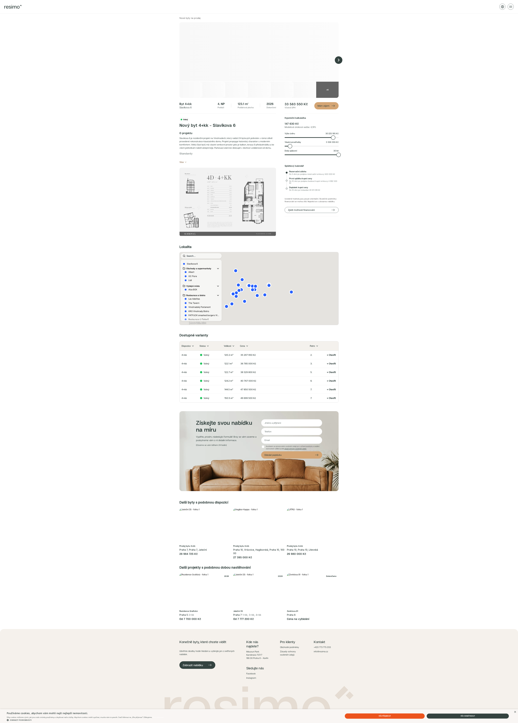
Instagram (251, 678)
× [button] (515, 712)
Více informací (158, 717)
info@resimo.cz (321, 651)
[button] (227, 202)
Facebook (251, 673)
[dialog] (259, 716)
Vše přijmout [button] (385, 716)
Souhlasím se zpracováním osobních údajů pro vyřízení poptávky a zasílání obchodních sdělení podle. (292, 447)
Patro (312, 346)
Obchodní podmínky (289, 647)
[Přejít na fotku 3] (207, 541)
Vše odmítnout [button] (468, 716)
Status (203, 346)
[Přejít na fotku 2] (205, 541)
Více (181, 162)
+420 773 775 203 (322, 647)
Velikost (227, 346)
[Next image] (338, 60)
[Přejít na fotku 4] (208, 541)
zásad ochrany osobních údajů (295, 449)
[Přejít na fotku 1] (202, 541)
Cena (242, 346)
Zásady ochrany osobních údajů (288, 653)
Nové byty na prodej (189, 18)
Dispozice (186, 346)
